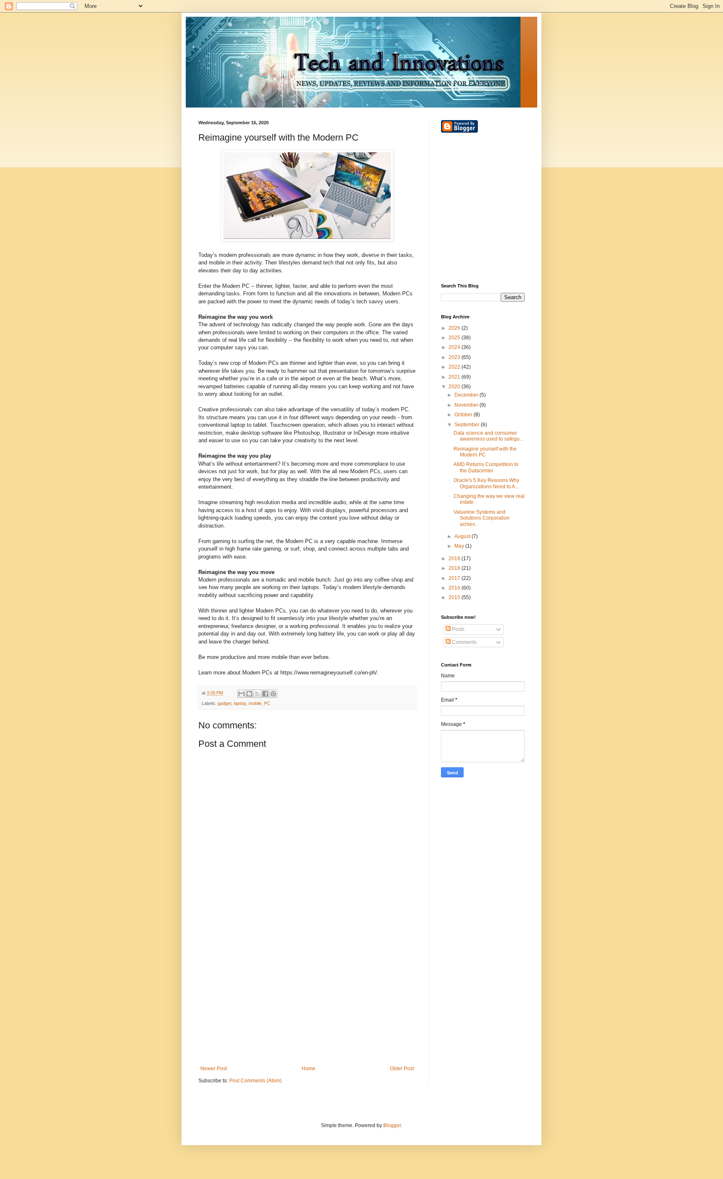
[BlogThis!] (249, 693)
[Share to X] (257, 693)
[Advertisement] (307, 996)
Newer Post (213, 1068)
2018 (455, 568)
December (466, 395)
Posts (457, 629)
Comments (464, 642)
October (464, 415)
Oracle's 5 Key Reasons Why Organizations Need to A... (486, 483)
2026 (455, 328)
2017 (455, 578)
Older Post (402, 1068)
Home (308, 1068)
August (463, 536)
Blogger (392, 1125)
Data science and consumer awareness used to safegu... (488, 436)
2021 (455, 377)
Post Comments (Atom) (255, 1081)
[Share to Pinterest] (273, 693)
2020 (455, 387)
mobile (255, 703)
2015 (455, 597)
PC (267, 703)
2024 (455, 347)
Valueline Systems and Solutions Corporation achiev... (482, 518)
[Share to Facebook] (265, 693)
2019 (455, 558)
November (466, 405)
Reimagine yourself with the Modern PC (485, 452)
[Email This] (241, 693)
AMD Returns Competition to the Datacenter (486, 467)
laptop (240, 703)
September (467, 425)
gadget (224, 703)
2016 (455, 588)
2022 (455, 367)
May (459, 546)
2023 (455, 357)
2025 (455, 338)
